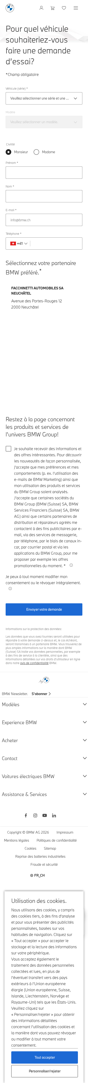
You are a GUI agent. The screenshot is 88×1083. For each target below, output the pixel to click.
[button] (10, 589)
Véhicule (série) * (17, 88)
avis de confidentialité (34, 663)
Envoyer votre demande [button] (44, 609)
